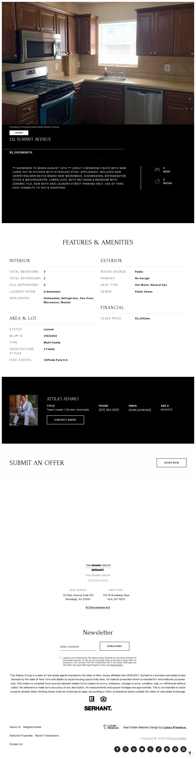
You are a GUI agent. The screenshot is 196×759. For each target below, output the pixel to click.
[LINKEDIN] (134, 749)
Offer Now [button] (171, 462)
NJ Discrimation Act (98, 607)
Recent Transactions (47, 735)
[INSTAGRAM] (126, 749)
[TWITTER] (150, 749)
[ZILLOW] (183, 749)
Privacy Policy (116, 665)
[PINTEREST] (167, 749)
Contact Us (16, 744)
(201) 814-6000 (98, 580)
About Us (15, 727)
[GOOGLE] (175, 749)
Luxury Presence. (175, 727)
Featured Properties (21, 735)
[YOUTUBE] (142, 749)
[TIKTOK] (159, 749)
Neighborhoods (32, 727)
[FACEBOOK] (117, 749)
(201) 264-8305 (109, 409)
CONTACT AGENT (65, 419)
